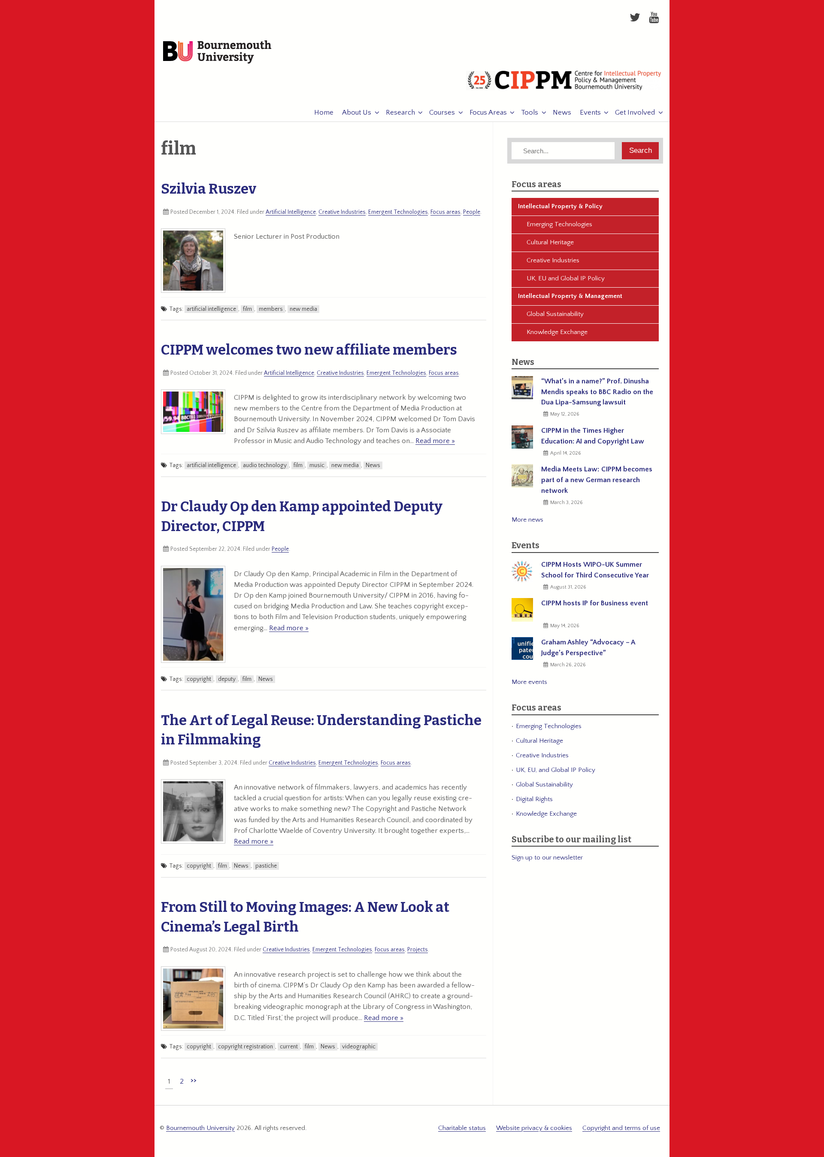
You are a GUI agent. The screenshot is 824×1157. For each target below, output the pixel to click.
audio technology (265, 465)
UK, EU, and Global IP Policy (555, 770)
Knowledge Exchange (557, 332)
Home (323, 112)
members (271, 309)
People (471, 212)
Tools (529, 112)
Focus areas (445, 212)
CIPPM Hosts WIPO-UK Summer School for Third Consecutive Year (595, 570)
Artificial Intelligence (291, 212)
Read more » (435, 441)
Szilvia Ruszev (208, 188)
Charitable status (462, 1128)
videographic (359, 1047)
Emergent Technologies (398, 212)
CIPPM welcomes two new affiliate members (309, 349)
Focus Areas (488, 112)
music (316, 465)
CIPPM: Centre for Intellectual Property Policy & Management (563, 84)
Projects (417, 950)
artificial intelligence (211, 309)
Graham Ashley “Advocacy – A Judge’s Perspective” (588, 647)
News (562, 112)
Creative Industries (342, 212)
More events (529, 682)
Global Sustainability (555, 314)
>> (194, 1080)
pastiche (266, 866)
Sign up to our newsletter (547, 857)
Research (400, 112)
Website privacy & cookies (534, 1128)
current (289, 1047)
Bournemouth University (217, 52)
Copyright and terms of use (621, 1128)
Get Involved (635, 112)
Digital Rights (534, 799)
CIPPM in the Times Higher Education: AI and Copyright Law (592, 436)
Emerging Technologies (559, 224)
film (247, 309)
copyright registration (245, 1047)
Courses (442, 112)
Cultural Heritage (550, 242)
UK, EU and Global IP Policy (566, 278)
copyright (199, 679)
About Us (356, 112)
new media (303, 309)
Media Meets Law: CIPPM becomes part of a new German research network (596, 480)
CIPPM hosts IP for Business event (594, 603)
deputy (227, 679)
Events (590, 112)
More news (527, 519)
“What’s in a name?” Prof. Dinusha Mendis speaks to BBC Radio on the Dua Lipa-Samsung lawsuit (597, 392)
